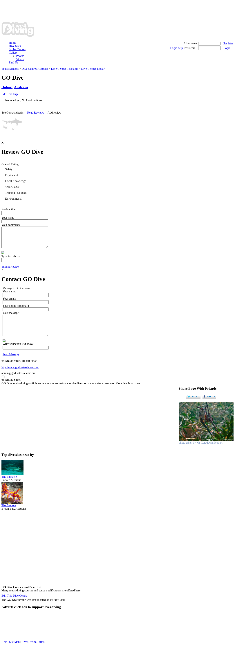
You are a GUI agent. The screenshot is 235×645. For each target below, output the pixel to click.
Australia (21, 87)
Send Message (11, 354)
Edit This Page (10, 94)
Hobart (6, 87)
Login (226, 48)
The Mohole (8, 505)
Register (228, 43)
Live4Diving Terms (33, 641)
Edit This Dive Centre (14, 595)
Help (4, 641)
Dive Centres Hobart (93, 68)
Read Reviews (35, 112)
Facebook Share (210, 396)
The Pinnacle (9, 476)
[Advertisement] (68, 9)
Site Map (14, 641)
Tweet (193, 396)
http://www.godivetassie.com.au (20, 367)
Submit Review (10, 266)
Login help (176, 48)
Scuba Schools (10, 68)
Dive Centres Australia (35, 68)
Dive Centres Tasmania (64, 68)
